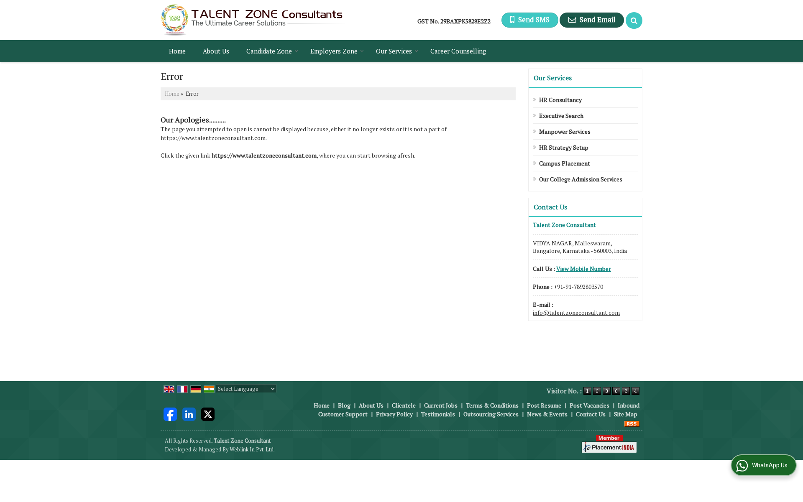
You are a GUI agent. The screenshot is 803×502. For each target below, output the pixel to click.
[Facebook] (170, 413)
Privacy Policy (394, 414)
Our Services (394, 51)
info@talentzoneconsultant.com (576, 312)
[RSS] (631, 423)
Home (177, 51)
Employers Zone (334, 51)
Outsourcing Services (491, 414)
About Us (216, 51)
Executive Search (561, 116)
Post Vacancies (589, 405)
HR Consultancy (560, 100)
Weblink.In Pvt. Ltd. (252, 449)
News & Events (547, 414)
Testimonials (438, 414)
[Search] (634, 20)
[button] (583, 269)
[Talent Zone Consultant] (253, 20)
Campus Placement (564, 163)
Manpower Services (565, 131)
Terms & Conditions (492, 405)
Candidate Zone (269, 51)
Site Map (625, 414)
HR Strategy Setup (563, 147)
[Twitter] (208, 413)
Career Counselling (458, 51)
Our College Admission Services (580, 179)
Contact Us (591, 414)
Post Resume (544, 405)
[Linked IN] (189, 413)
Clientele (404, 405)
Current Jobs (441, 405)
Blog (344, 405)
